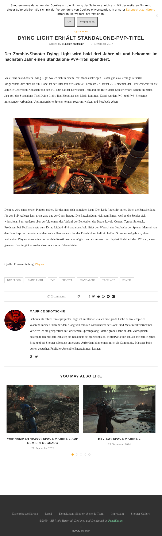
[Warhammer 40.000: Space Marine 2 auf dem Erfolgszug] (43, 409)
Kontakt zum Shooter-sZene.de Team (81, 513)
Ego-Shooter (81, 31)
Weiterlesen (87, 21)
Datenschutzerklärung (25, 513)
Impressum (117, 513)
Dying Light (35, 280)
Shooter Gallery (140, 513)
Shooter (67, 280)
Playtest (40, 264)
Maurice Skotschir (73, 43)
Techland (109, 280)
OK (70, 21)
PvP (52, 280)
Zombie (126, 280)
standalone (87, 280)
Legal (48, 513)
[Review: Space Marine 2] (119, 409)
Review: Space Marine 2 (119, 438)
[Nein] (157, 15)
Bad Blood (14, 280)
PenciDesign (115, 520)
